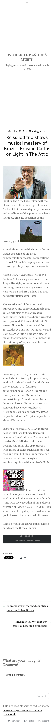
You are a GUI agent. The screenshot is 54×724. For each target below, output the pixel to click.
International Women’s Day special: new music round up (30, 624)
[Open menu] (27, 3)
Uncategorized (37, 131)
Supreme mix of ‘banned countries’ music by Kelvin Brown (27, 608)
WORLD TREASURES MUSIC (27, 57)
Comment (41, 696)
